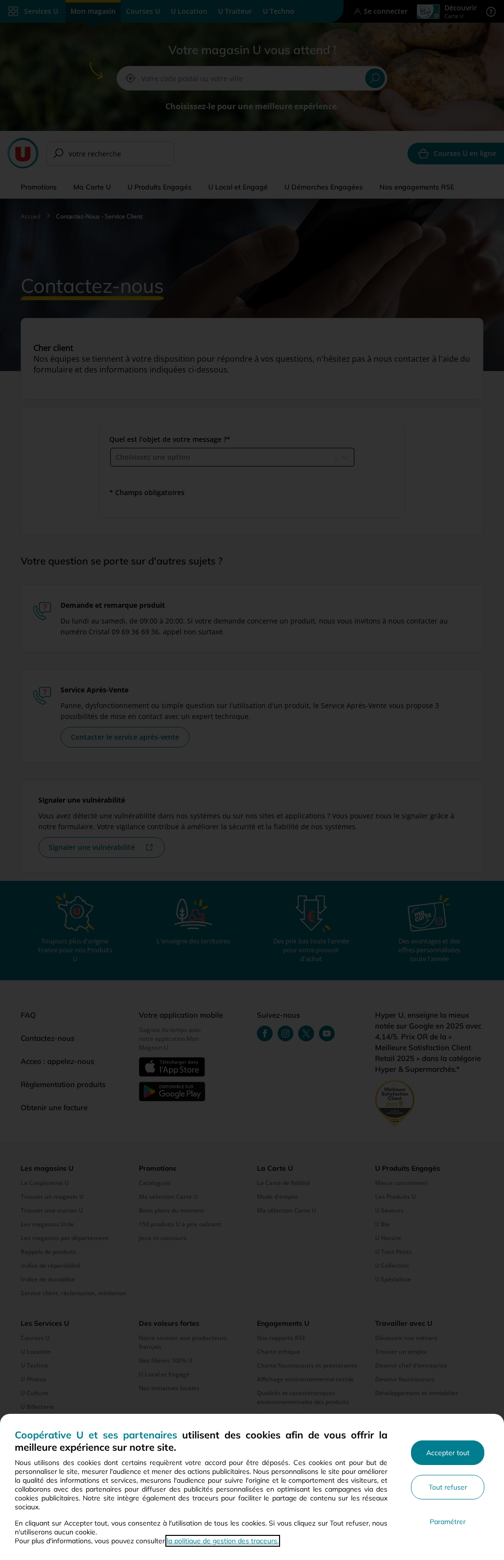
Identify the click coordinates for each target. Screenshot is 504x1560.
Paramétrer (448, 1521)
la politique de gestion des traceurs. (223, 1540)
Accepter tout (448, 1452)
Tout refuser (448, 1487)
